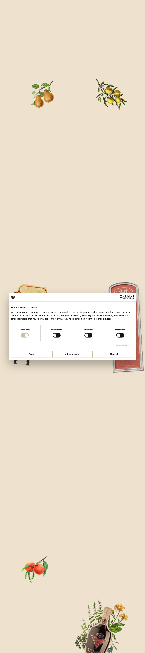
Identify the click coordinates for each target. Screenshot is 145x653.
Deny (31, 354)
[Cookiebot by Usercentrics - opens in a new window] (121, 297)
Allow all (114, 354)
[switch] (57, 335)
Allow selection (72, 354)
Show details (122, 345)
